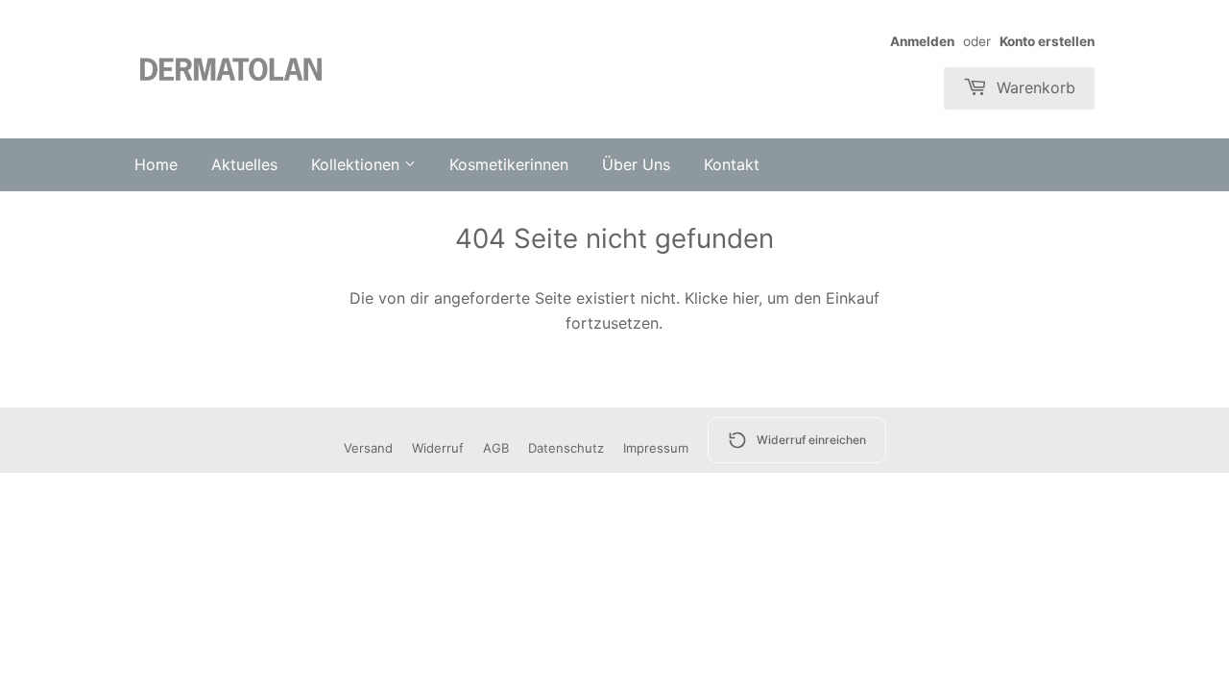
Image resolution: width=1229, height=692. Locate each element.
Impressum (655, 448)
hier (746, 298)
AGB (496, 448)
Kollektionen (357, 164)
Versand (368, 448)
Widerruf (438, 448)
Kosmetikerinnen (508, 164)
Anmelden (922, 41)
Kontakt (731, 164)
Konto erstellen (1047, 41)
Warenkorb (1033, 87)
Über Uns (636, 164)
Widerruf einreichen (811, 439)
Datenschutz (566, 448)
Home (156, 164)
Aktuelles (244, 164)
